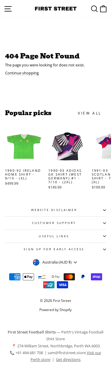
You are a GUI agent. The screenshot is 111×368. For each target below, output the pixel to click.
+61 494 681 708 (29, 352)
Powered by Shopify (55, 309)
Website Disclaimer (54, 210)
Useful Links (54, 236)
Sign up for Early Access (54, 249)
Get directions (68, 359)
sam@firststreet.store (67, 352)
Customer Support (54, 223)
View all (90, 113)
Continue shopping (22, 73)
